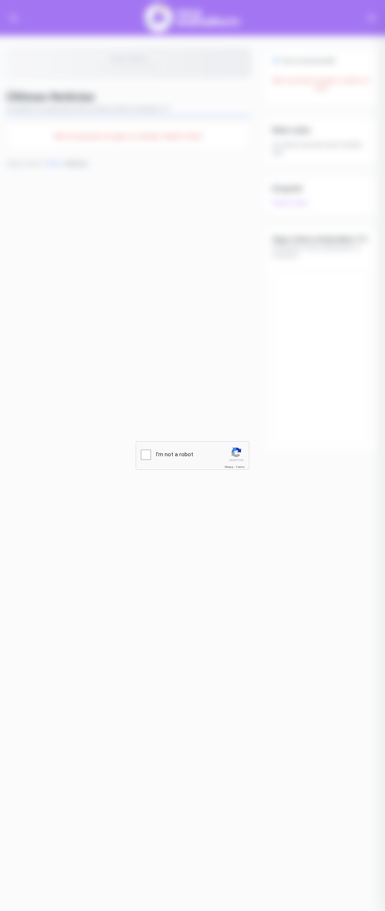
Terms (240, 467)
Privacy (228, 467)
